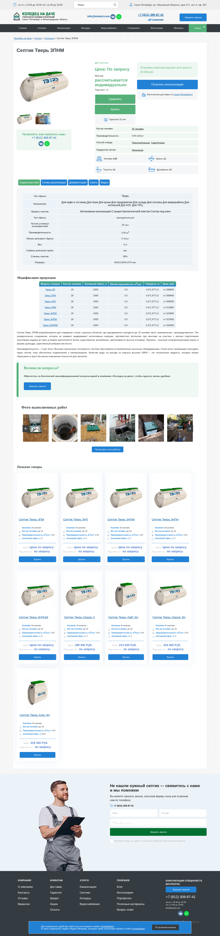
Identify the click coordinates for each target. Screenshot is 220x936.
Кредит (54, 898)
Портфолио (124, 898)
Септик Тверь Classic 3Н (169, 617)
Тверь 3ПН (50, 295)
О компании (134, 28)
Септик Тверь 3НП (75, 519)
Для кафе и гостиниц (74, 202)
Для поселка (154, 202)
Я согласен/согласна (165, 927)
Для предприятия (121, 202)
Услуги (38, 38)
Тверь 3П (50, 289)
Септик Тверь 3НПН (165, 519)
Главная (23, 28)
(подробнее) (107, 926)
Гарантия (56, 892)
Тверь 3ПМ (50, 307)
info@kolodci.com (98, 16)
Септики (42, 28)
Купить (115, 109)
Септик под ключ (161, 211)
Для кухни (105, 202)
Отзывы (23, 898)
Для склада (139, 202)
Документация (77, 182)
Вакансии (24, 904)
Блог (120, 886)
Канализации (63, 28)
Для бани (92, 202)
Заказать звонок (193, 17)
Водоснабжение (108, 28)
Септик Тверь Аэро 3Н (35, 715)
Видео (104, 182)
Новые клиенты (192, 922)
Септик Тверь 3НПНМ (33, 617)
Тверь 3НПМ (50, 319)
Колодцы (85, 28)
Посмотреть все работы (107, 449)
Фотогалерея (157, 28)
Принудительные (141, 142)
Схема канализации (54, 182)
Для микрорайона (173, 202)
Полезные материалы (130, 904)
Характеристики (29, 182)
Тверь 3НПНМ (50, 325)
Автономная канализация (95, 211)
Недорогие (137, 150)
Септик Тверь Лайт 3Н (123, 617)
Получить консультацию (167, 84)
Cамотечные (158, 142)
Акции (197, 28)
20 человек (137, 129)
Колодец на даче (23, 38)
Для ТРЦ (137, 205)
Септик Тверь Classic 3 (79, 617)
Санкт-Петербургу (183, 94)
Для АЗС (126, 205)
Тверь (125, 196)
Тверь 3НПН (50, 313)
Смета (93, 182)
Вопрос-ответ (125, 909)
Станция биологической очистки (130, 211)
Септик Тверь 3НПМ (121, 519)
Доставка (56, 886)
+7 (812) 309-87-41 (151, 14)
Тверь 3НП (50, 301)
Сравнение (157, 19)
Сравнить (115, 99)
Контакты (178, 28)
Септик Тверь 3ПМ (31, 519)
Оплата (54, 909)
